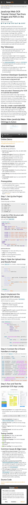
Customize (13, 501)
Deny (6, 501)
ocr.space (7, 193)
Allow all (22, 501)
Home (2, 5)
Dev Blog (7, 5)
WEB (7, 23)
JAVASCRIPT (22, 23)
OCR (3, 23)
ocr (11, 5)
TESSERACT (12, 23)
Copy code (23, 204)
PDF (17, 23)
